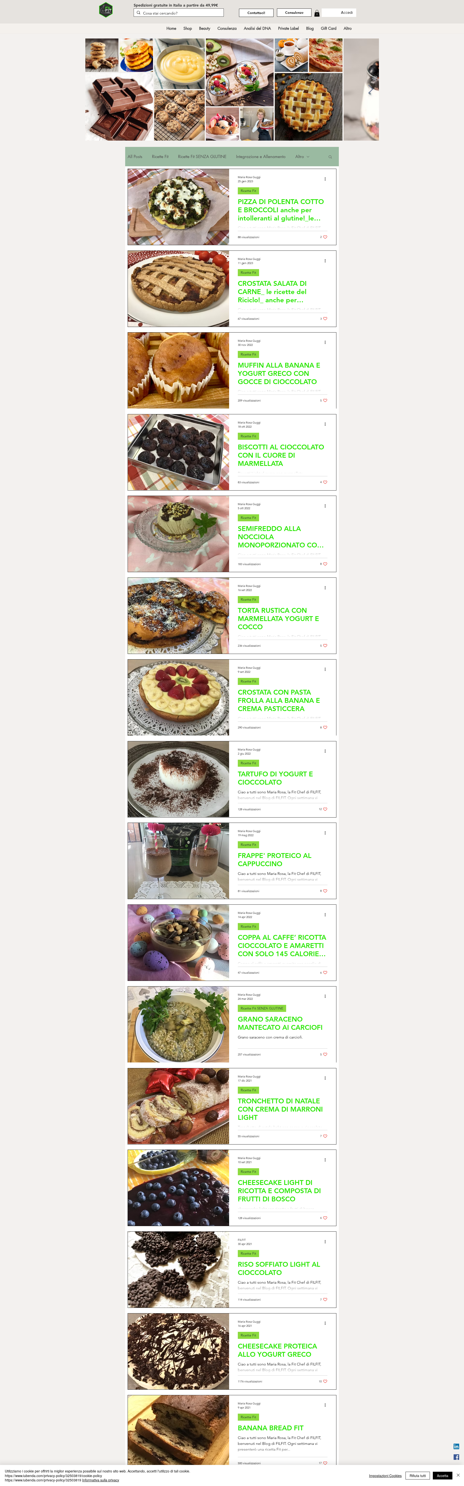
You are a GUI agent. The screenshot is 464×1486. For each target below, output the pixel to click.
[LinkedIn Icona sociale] (456, 1446)
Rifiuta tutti (418, 1475)
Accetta (442, 1475)
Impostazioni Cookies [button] (385, 1475)
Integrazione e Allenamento (261, 156)
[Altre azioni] (327, 179)
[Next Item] (370, 89)
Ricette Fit (160, 156)
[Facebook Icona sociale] (456, 1457)
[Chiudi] (458, 1475)
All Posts (135, 156)
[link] (317, 13)
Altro (299, 156)
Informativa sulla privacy (100, 1480)
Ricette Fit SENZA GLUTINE (202, 156)
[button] (330, 157)
